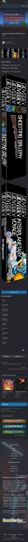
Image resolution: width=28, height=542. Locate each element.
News (14, 448)
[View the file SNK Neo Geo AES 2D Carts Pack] (21, 384)
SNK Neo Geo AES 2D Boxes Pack (10, 391)
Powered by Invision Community (9, 539)
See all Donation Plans (20, 435)
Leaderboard (14, 453)
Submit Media (14, 466)
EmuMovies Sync (14, 470)
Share (7, 356)
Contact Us (14, 458)
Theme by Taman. (20, 539)
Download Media (14, 468)
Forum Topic (14, 292)
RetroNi (9, 42)
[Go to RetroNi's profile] (3, 42)
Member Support (14, 455)
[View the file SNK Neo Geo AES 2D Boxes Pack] (8, 384)
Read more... (12, 23)
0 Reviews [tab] (5, 404)
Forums (14, 451)
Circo (25, 27)
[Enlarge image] (13, 127)
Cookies (14, 536)
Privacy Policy (12, 534)
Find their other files (10, 43)
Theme (5, 534)
